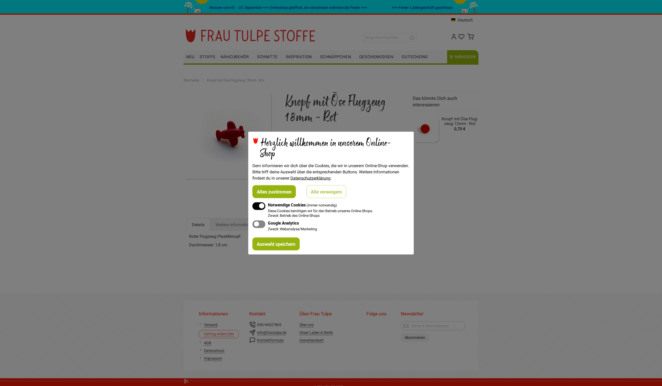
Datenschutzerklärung (310, 178)
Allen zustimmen (274, 192)
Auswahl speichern (276, 244)
